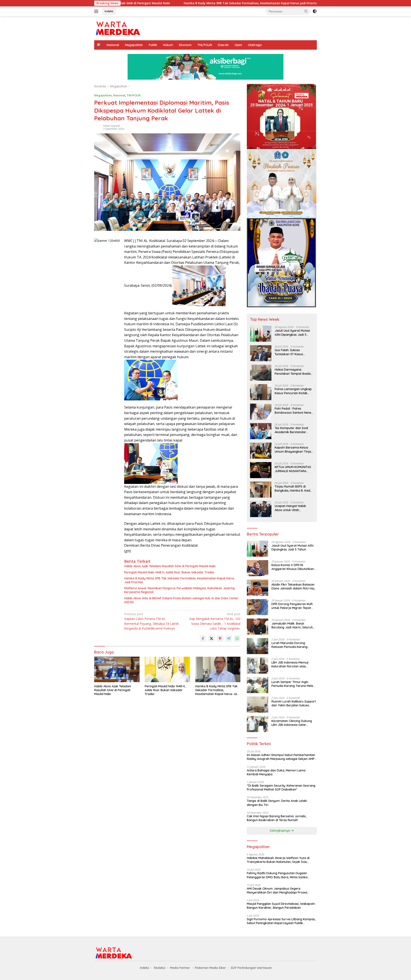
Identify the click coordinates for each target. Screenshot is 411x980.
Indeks (109, 11)
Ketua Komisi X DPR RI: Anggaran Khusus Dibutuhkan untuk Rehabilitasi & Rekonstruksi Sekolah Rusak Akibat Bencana (292, 567)
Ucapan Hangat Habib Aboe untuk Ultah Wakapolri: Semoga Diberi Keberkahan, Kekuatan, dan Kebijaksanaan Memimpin (293, 508)
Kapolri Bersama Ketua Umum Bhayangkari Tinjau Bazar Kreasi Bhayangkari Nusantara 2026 (294, 449)
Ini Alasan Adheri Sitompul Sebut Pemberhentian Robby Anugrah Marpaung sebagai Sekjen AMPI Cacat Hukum (281, 757)
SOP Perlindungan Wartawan (251, 968)
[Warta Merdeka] (117, 28)
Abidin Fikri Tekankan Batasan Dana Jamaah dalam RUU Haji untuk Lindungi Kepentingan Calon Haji (293, 586)
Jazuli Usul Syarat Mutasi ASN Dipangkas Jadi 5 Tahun (292, 332)
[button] (306, 11)
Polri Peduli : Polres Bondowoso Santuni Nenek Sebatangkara (294, 410)
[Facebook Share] (203, 638)
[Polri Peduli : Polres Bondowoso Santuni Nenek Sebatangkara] (260, 412)
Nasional (113, 45)
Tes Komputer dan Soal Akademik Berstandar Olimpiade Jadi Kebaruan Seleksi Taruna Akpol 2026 (293, 430)
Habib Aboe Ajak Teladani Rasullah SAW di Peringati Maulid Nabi (170, 566)
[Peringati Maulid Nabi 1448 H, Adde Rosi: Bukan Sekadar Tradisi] (167, 669)
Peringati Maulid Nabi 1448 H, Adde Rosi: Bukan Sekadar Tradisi (169, 572)
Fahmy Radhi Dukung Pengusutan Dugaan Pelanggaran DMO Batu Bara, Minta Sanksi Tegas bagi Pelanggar (277, 875)
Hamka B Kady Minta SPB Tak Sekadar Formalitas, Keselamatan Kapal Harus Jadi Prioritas (200, 3)
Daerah (223, 45)
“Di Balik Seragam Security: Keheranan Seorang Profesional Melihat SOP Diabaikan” (281, 787)
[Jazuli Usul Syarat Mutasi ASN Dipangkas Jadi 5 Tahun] (260, 334)
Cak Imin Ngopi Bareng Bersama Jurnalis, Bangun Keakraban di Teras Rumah (276, 818)
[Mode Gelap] (315, 11)
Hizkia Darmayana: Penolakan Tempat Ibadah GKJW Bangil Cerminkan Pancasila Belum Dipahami (293, 371)
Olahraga (255, 45)
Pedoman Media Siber (210, 968)
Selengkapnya (280, 830)
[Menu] (97, 11)
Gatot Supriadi (111, 126)
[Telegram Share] (228, 638)
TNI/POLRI (204, 45)
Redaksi (159, 968)
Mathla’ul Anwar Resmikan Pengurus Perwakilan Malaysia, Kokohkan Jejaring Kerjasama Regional (179, 590)
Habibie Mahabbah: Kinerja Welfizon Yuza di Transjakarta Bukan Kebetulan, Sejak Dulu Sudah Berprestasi (278, 860)
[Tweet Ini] (211, 638)
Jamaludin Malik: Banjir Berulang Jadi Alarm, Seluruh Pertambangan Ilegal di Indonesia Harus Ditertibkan (292, 625)
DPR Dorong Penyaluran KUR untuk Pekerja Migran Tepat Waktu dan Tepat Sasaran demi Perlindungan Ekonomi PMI (292, 606)
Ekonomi (185, 45)
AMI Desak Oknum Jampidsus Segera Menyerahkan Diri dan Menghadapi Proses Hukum (277, 890)
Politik (153, 45)
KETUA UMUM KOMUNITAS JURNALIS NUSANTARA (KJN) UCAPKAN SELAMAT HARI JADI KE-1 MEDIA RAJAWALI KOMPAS (293, 469)
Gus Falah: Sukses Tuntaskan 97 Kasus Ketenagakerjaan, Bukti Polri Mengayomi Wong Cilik (290, 352)
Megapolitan (134, 45)
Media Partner (180, 968)
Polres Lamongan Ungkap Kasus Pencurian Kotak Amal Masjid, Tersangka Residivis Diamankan (293, 391)
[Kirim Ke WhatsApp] (237, 638)
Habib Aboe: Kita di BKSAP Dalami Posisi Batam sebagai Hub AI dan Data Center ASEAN (181, 600)
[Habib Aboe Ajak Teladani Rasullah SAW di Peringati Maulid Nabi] (117, 669)
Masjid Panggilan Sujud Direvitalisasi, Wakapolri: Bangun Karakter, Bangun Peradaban (281, 906)
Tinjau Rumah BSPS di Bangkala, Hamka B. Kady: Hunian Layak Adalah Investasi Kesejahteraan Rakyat (294, 488)
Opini (238, 45)
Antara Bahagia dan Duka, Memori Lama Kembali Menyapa (276, 772)
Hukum (168, 45)
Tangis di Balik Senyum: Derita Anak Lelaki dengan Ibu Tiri (277, 803)
